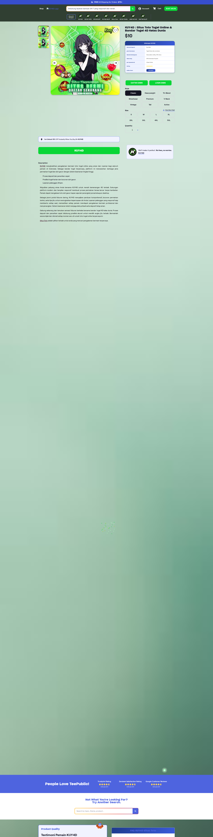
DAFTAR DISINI (137, 83)
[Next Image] (116, 63)
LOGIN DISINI (160, 83)
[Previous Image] (55, 63)
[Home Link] (53, 9)
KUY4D (79, 150)
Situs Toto (43, 221)
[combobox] (98, 8)
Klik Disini (150, 70)
